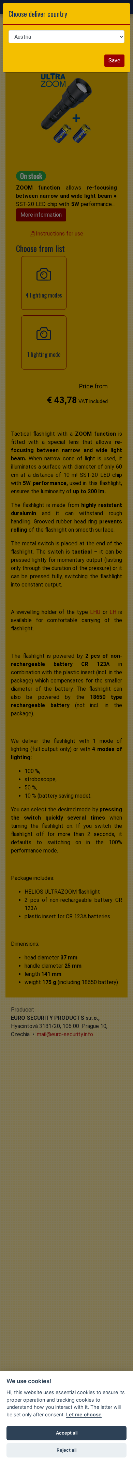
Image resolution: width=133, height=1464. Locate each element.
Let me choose (84, 1414)
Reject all (66, 1450)
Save (114, 60)
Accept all (66, 1433)
